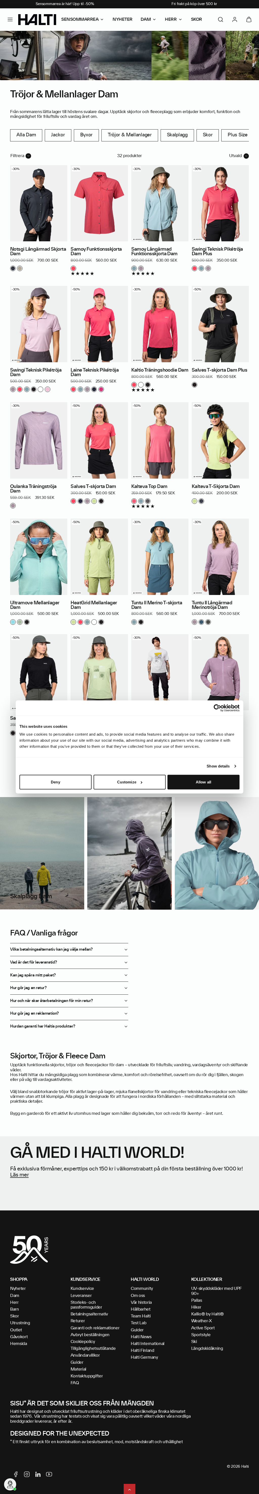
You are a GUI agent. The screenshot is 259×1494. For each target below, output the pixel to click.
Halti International (147, 1344)
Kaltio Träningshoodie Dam (159, 370)
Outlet (16, 1330)
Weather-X (201, 1321)
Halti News (141, 1337)
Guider (77, 1362)
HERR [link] (171, 19)
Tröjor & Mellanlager (130, 135)
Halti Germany (144, 1357)
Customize (126, 782)
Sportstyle (201, 1335)
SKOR (196, 19)
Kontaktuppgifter (87, 1376)
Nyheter (18, 1289)
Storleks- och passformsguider (86, 1304)
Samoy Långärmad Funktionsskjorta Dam (154, 251)
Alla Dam (26, 135)
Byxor (86, 135)
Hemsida (18, 1344)
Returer (78, 1321)
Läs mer (19, 1175)
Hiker (196, 1307)
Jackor (58, 135)
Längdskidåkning (207, 1349)
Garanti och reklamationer (95, 1328)
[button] (10, 19)
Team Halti (141, 1316)
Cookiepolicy (83, 1342)
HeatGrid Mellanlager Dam (94, 605)
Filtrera (17, 156)
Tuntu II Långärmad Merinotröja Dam (212, 605)
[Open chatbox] (10, 1484)
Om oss (138, 1296)
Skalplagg (177, 135)
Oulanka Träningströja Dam (33, 489)
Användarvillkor (85, 1355)
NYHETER (123, 19)
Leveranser (81, 1296)
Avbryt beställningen (90, 1335)
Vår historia (141, 1302)
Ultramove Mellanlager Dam (34, 605)
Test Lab (138, 1323)
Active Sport (203, 1328)
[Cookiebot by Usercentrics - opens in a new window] (217, 708)
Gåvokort (19, 1337)
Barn (14, 1309)
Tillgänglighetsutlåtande (93, 1349)
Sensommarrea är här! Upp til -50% (65, 4)
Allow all (203, 782)
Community (142, 1289)
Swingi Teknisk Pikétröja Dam (35, 372)
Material (78, 1369)
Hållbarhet (140, 1309)
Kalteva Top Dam (149, 486)
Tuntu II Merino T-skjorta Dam (156, 605)
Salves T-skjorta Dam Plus (219, 370)
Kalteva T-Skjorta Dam (216, 486)
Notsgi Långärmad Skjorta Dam (38, 251)
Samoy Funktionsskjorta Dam (96, 251)
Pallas (196, 1300)
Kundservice (82, 1289)
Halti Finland (142, 1351)
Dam (14, 1296)
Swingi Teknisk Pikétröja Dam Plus (217, 251)
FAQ (75, 1383)
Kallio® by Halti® (207, 1314)
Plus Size (237, 135)
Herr (14, 1302)
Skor (208, 135)
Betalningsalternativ (89, 1314)
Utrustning (20, 1323)
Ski (194, 1342)
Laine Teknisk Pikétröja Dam (95, 372)
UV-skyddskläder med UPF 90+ (216, 1291)
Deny (55, 782)
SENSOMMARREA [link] (79, 19)
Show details (218, 766)
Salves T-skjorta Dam (93, 486)
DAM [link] (146, 19)
